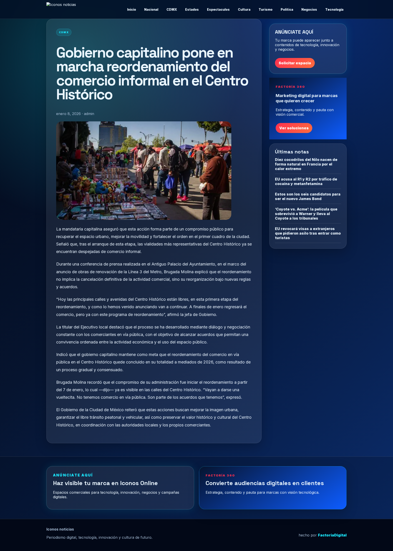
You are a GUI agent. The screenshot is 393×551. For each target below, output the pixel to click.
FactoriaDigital (332, 535)
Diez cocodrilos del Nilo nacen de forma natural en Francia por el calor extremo (306, 164)
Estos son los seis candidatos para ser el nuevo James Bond (307, 196)
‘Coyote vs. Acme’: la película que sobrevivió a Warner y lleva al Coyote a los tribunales (306, 213)
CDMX (171, 9)
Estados (192, 9)
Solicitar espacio (295, 63)
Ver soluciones (294, 128)
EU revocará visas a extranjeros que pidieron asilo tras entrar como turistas (308, 233)
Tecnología (334, 9)
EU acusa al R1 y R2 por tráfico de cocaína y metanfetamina (306, 181)
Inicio (131, 9)
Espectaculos (218, 9)
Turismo (265, 9)
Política (287, 9)
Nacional (151, 9)
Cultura (244, 9)
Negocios (309, 9)
